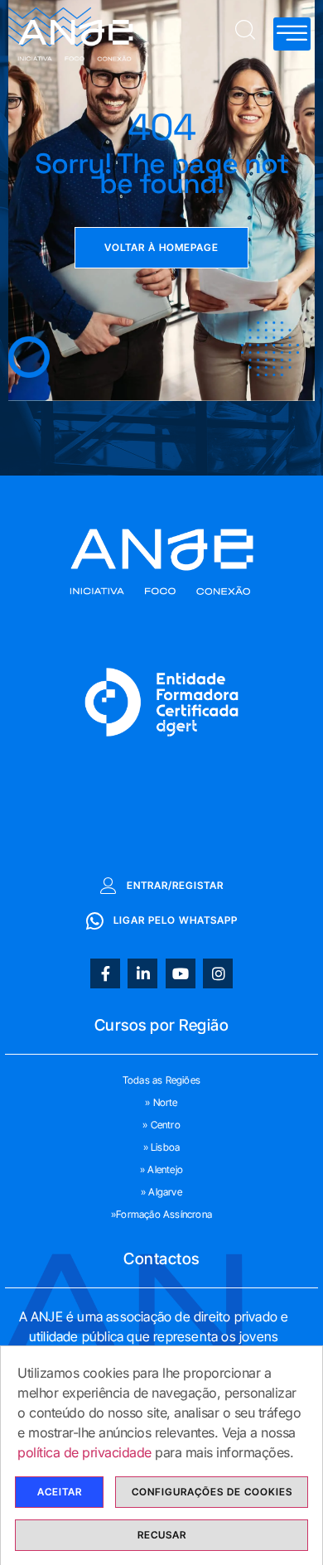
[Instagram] (218, 973)
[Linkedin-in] (142, 973)
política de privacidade (84, 1452)
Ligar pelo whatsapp (175, 920)
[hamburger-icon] (292, 34)
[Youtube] (180, 973)
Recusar (161, 1535)
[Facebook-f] (105, 973)
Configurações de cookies (212, 1491)
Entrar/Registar (175, 885)
